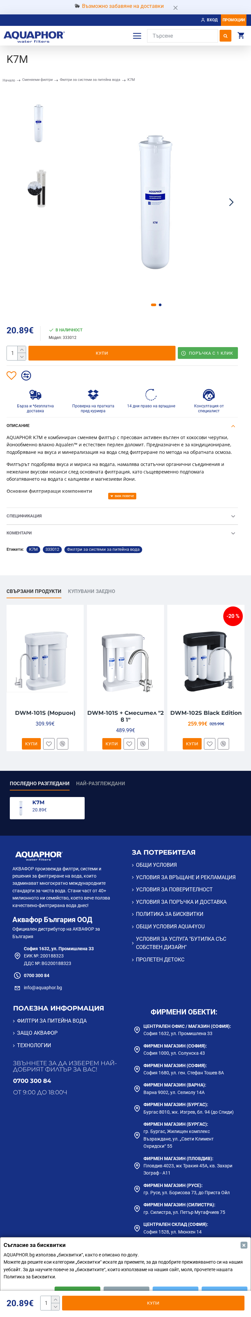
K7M (33, 549)
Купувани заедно (91, 591)
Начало (9, 80)
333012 (52, 549)
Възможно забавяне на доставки (123, 6)
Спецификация (24, 515)
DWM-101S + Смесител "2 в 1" (125, 716)
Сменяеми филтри (37, 80)
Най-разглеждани (100, 784)
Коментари (19, 532)
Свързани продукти (34, 591)
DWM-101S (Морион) (45, 713)
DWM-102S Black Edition (206, 713)
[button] (80, 202)
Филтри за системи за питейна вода (90, 80)
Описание (18, 425)
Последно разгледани (40, 784)
